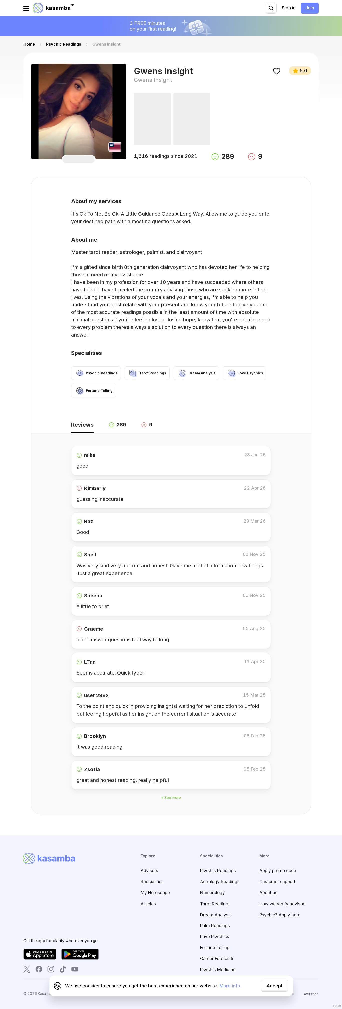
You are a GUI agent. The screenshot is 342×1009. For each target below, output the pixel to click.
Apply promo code (277, 870)
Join (309, 7)
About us (268, 892)
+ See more (171, 797)
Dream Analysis (216, 914)
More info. (230, 985)
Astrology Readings (220, 881)
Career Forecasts (217, 958)
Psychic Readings (218, 870)
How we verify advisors (283, 903)
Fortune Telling (215, 947)
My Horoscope (155, 892)
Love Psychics (214, 936)
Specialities (152, 881)
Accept (275, 985)
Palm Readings (215, 925)
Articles (148, 903)
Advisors (149, 870)
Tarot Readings (215, 903)
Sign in (289, 7)
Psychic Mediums (217, 969)
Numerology (212, 892)
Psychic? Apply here (279, 914)
